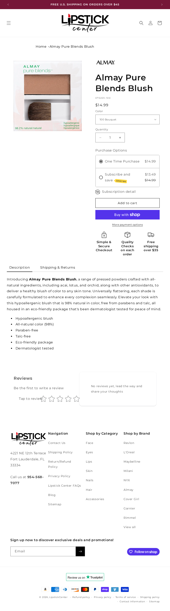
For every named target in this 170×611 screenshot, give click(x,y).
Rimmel (130, 518)
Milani (128, 471)
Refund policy (81, 597)
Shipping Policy (60, 452)
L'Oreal (129, 452)
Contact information (132, 601)
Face (89, 443)
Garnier (129, 508)
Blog (52, 495)
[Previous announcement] (8, 4)
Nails (90, 480)
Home (41, 46)
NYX (127, 480)
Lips (89, 461)
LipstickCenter (58, 597)
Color (99, 111)
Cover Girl (131, 499)
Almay (129, 490)
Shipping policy (150, 597)
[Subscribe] (80, 551)
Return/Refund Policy (59, 464)
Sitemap (54, 504)
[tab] (20, 268)
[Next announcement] (161, 4)
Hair (89, 490)
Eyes (89, 452)
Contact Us (57, 443)
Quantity (101, 129)
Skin (89, 471)
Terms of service (125, 597)
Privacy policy (102, 597)
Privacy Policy (59, 476)
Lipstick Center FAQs (64, 485)
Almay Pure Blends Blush (72, 46)
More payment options (127, 224)
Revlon (129, 443)
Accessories (95, 499)
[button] (8, 23)
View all (130, 527)
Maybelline (132, 461)
